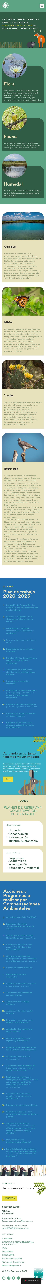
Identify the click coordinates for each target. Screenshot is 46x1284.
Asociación (7, 1238)
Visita (4, 1248)
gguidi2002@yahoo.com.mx (15, 1228)
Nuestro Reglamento (11, 1265)
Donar (8, 779)
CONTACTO (10, 1198)
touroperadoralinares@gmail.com (17, 1221)
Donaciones (7, 1251)
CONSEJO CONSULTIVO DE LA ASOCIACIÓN (18, 1243)
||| (42, 6)
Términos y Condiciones (13, 1262)
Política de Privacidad (12, 1258)
